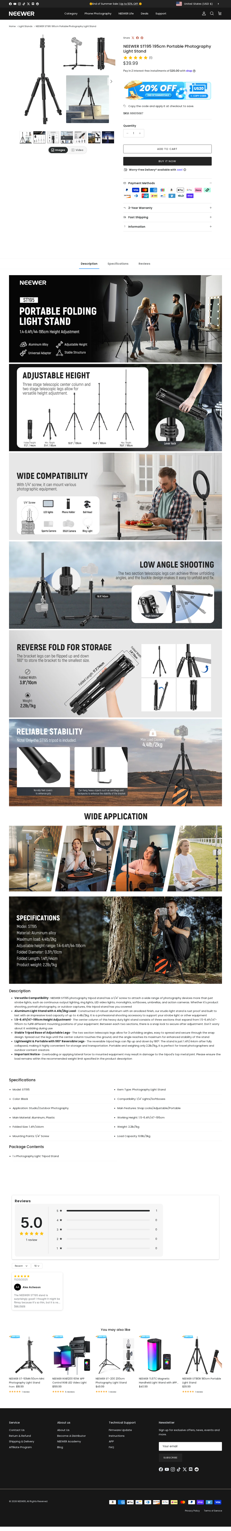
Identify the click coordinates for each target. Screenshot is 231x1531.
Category (70, 13)
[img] (135, 58)
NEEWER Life (126, 13)
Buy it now (167, 161)
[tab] (58, 150)
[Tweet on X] (133, 37)
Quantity (129, 126)
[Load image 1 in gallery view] (67, 79)
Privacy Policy (192, 1510)
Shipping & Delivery (21, 1441)
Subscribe (171, 1457)
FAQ (111, 1447)
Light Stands (25, 26)
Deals (144, 13)
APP (111, 1441)
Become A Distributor (71, 1436)
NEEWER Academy (69, 1441)
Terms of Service (213, 1510)
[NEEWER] (21, 14)
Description (89, 264)
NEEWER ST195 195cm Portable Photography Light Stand (66, 26)
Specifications (118, 264)
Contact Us (17, 1430)
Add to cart (167, 149)
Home (12, 26)
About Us (63, 1430)
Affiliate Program (20, 1447)
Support (161, 13)
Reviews (144, 264)
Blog (60, 1447)
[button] (107, 1211)
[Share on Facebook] (137, 37)
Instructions (117, 1436)
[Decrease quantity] (126, 133)
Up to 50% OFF (129, 4)
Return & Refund (20, 1436)
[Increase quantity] (141, 133)
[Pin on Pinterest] (142, 37)
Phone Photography (98, 13)
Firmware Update (120, 1430)
